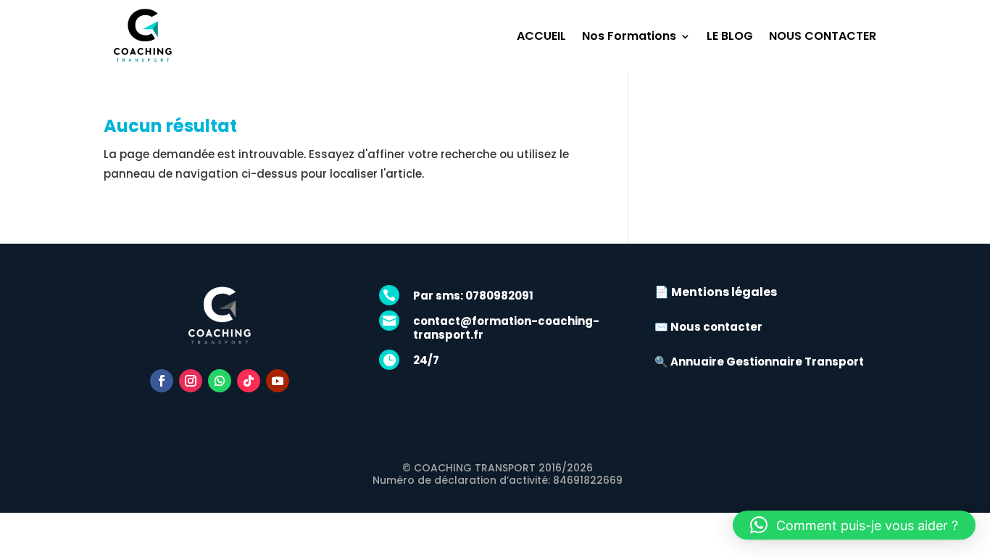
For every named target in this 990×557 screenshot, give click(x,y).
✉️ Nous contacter (708, 326)
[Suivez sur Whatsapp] (219, 380)
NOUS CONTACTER (822, 36)
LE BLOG (730, 36)
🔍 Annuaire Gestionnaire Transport (759, 361)
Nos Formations (629, 36)
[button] (854, 525)
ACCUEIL (541, 36)
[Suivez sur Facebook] (161, 380)
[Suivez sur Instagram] (190, 380)
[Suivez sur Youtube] (277, 380)
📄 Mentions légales (715, 292)
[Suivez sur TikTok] (248, 380)
